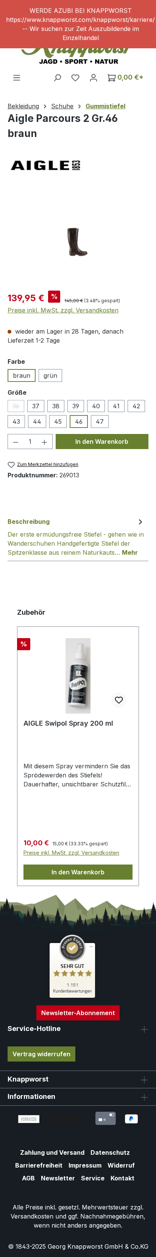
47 (100, 421)
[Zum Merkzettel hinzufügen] (118, 700)
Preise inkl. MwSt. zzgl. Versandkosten (63, 310)
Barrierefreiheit (38, 1165)
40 (96, 406)
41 (116, 406)
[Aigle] (78, 166)
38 (55, 406)
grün (50, 375)
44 (37, 421)
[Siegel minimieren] (91, 947)
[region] (78, 24)
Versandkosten (32, 1216)
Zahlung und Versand (52, 1152)
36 (18, 407)
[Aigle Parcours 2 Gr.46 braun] (77, 242)
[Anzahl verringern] (15, 441)
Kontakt (122, 1178)
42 (136, 406)
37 (35, 406)
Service (93, 1178)
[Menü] (17, 77)
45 (58, 421)
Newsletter (58, 1178)
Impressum (85, 1165)
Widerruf (121, 1165)
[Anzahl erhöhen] (45, 441)
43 (16, 421)
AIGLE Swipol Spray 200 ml (68, 723)
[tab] (76, 536)
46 (79, 421)
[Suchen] (57, 77)
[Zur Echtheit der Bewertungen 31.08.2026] (72, 996)
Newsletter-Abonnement (78, 1013)
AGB (28, 1178)
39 (75, 406)
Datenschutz (110, 1152)
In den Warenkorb (101, 441)
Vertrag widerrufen (41, 1054)
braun (21, 375)
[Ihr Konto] (93, 77)
